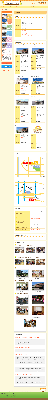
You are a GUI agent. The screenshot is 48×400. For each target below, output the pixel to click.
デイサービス (24, 33)
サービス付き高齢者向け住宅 (27, 35)
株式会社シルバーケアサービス (8, 393)
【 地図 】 (22, 68)
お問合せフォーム (29, 44)
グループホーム (24, 30)
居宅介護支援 (24, 34)
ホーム (3, 9)
